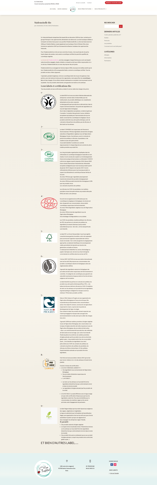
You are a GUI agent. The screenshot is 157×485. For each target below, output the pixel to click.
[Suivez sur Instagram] (115, 464)
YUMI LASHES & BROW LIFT (112, 35)
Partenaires (55, 25)
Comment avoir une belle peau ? (113, 46)
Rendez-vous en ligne (113, 2)
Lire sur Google (114, 473)
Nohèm (106, 37)
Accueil (53, 9)
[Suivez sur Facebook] (111, 464)
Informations (108, 57)
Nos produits (100, 9)
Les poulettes (108, 43)
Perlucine (106, 40)
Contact (89, 2)
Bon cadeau (62, 9)
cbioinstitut (39, 25)
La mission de (50, 60)
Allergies (106, 55)
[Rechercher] (121, 26)
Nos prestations (84, 9)
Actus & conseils (80, 2)
